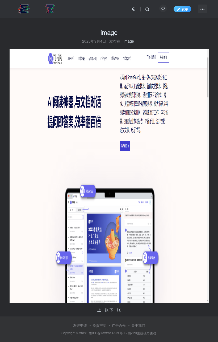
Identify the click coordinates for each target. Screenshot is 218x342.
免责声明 (99, 325)
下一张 (115, 309)
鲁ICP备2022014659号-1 (107, 333)
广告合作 (119, 325)
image (129, 41)
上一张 (102, 309)
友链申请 (80, 325)
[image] (109, 175)
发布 (185, 9)
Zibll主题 (137, 333)
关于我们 (138, 325)
